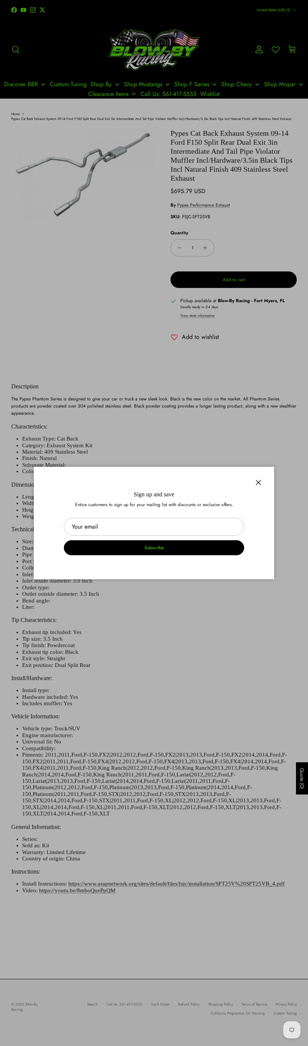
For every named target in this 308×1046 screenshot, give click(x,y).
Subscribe (154, 547)
